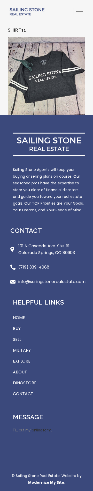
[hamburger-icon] (79, 11)
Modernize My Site (46, 482)
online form (41, 430)
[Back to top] (83, 457)
